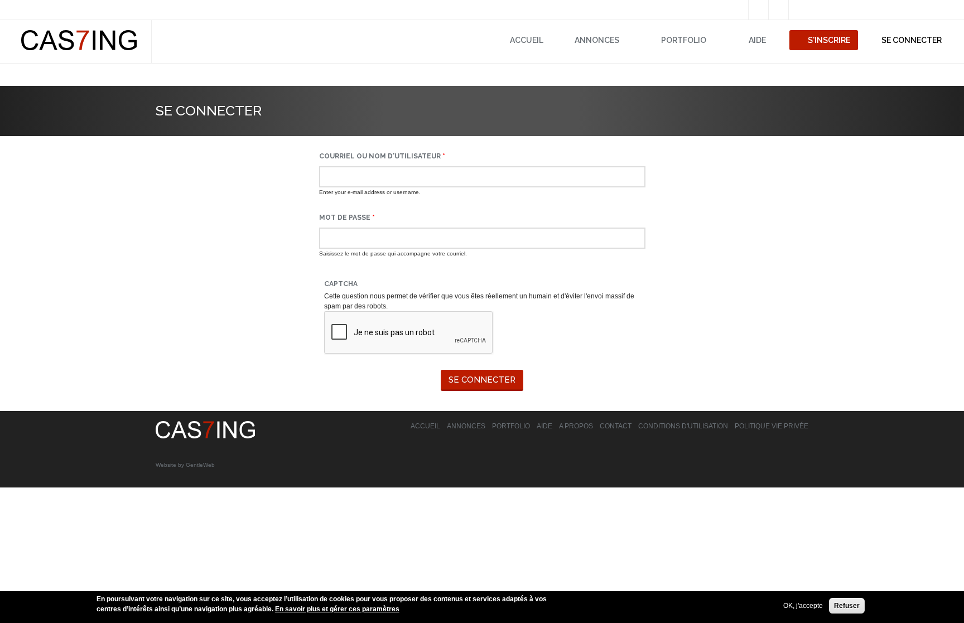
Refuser (847, 606)
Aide (757, 40)
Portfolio (511, 426)
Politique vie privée (771, 426)
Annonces (597, 40)
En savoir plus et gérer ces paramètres (337, 609)
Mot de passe (347, 217)
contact (616, 426)
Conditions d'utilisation (683, 426)
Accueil (526, 40)
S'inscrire (829, 40)
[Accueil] (79, 48)
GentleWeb (200, 465)
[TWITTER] (758, 10)
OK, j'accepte (803, 606)
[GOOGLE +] (778, 10)
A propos (576, 426)
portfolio (683, 40)
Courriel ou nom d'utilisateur (382, 156)
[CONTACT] (798, 10)
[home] (205, 436)
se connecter (911, 40)
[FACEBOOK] (738, 10)
